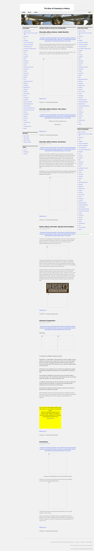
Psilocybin (26, 114)
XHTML (25, 153)
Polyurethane (27, 105)
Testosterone (27, 122)
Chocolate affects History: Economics (52, 142)
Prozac (25, 112)
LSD (25, 79)
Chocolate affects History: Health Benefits (54, 32)
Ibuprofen (26, 69)
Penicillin (26, 99)
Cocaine (26, 54)
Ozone (25, 95)
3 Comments (48, 228)
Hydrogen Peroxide (28, 67)
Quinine (25, 116)
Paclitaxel (26, 97)
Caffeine (26, 40)
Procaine (81, 108)
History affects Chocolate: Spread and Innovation (56, 226)
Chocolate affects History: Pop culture (52, 109)
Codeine (26, 56)
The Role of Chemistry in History (57, 8)
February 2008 (27, 142)
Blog (29, 12)
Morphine (26, 85)
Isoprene (26, 75)
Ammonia (26, 36)
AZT (25, 38)
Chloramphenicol (28, 46)
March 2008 (27, 140)
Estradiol (26, 63)
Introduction (43, 37)
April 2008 (26, 138)
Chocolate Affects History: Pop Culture (61, 40)
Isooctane (26, 73)
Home (23, 12)
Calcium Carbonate (28, 42)
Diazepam (26, 60)
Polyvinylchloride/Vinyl (29, 108)
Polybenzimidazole (28, 103)
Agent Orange (27, 30)
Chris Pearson (89, 542)
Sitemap (77, 542)
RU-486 (26, 118)
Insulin (25, 71)
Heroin (25, 65)
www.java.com (50, 418)
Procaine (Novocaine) (29, 110)
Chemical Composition (51, 37)
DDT (25, 58)
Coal (25, 52)
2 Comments (48, 110)
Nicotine (26, 91)
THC (25, 124)
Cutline (82, 542)
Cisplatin (26, 50)
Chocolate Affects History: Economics (54, 39)
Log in (25, 149)
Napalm (26, 89)
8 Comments (48, 443)
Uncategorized (27, 126)
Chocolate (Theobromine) (30, 48)
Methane (26, 83)
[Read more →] (42, 98)
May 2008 (26, 136)
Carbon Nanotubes (28, 44)
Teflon (25, 120)
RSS (89, 12)
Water (25, 128)
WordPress (26, 151)
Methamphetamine (28, 81)
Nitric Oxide (27, 93)
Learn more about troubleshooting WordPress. (81, 548)
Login (35, 12)
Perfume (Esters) (28, 101)
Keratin (25, 77)
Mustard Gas (27, 87)
